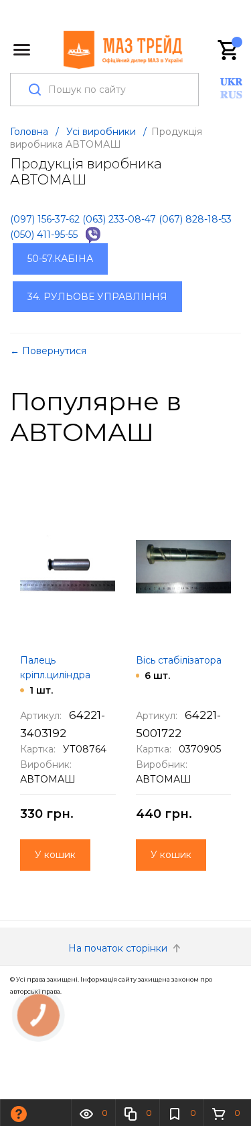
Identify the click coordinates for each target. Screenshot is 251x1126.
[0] (229, 50)
